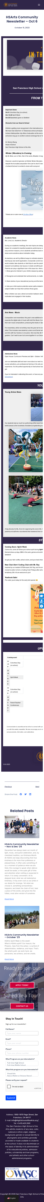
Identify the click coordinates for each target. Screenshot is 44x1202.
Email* (8, 1039)
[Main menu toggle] (39, 4)
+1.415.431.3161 (23, 1123)
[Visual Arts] (22, 1073)
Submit (11, 1097)
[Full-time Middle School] (22, 1065)
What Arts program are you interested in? (22, 1069)
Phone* (9, 1049)
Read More (9, 899)
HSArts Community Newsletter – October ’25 (22, 936)
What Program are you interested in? (20, 1059)
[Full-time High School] (22, 1063)
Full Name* (10, 1029)
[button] (20, 794)
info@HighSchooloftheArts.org (24, 1120)
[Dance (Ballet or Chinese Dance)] (22, 1076)
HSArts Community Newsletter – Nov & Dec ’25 (22, 845)
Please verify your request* (16, 1080)
